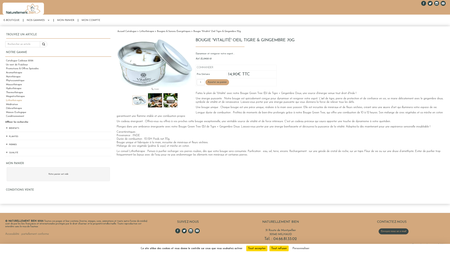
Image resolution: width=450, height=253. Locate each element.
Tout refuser (279, 248)
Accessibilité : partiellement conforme (27, 234)
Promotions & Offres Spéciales (22, 68)
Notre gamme (16, 52)
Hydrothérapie (13, 88)
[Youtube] (443, 3)
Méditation (12, 104)
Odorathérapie (14, 108)
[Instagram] (436, 3)
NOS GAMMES (36, 20)
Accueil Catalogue (127, 31)
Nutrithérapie (13, 77)
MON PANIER (65, 20)
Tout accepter (257, 248)
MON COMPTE (91, 20)
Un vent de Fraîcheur (17, 65)
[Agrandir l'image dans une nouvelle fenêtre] (155, 89)
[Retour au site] (23, 9)
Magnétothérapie (15, 96)
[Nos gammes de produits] (48, 20)
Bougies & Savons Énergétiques (174, 31)
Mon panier (15, 163)
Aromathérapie (14, 73)
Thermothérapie (14, 92)
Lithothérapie (14, 100)
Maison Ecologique (16, 112)
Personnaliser (300, 248)
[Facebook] (423, 3)
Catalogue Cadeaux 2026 (19, 61)
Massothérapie (14, 84)
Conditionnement (15, 116)
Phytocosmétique (15, 80)
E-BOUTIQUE (12, 20)
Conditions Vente (20, 190)
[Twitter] (430, 3)
